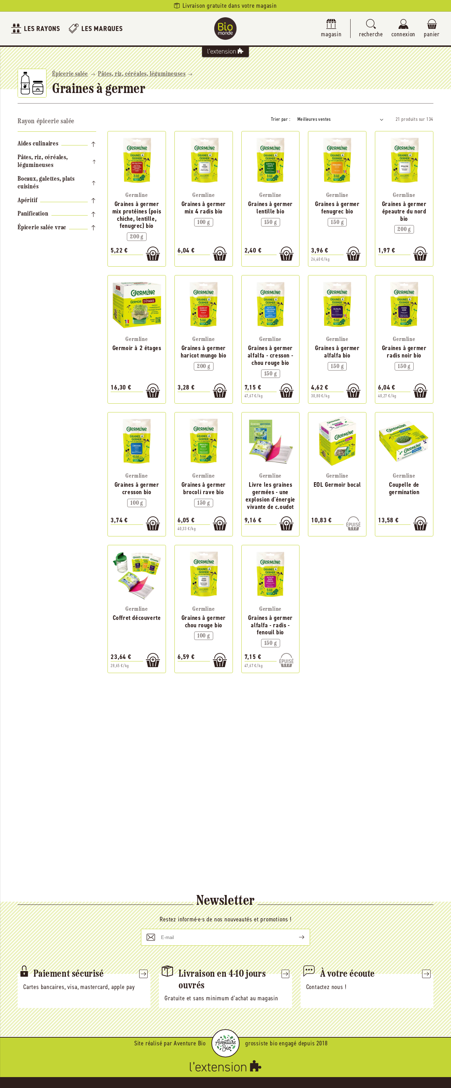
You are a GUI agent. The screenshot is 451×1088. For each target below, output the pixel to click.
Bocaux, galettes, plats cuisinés (46, 183)
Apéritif (27, 201)
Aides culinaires (38, 144)
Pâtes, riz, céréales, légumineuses (141, 74)
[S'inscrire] (296, 937)
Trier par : (280, 119)
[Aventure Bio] (225, 1043)
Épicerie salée (70, 74)
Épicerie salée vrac (42, 228)
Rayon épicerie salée (46, 121)
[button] (371, 28)
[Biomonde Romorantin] (225, 28)
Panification (33, 214)
